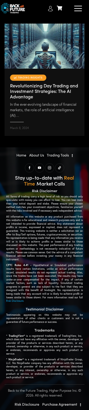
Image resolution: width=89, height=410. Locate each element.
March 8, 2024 (19, 128)
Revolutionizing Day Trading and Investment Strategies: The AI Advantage (44, 91)
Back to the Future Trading (27, 390)
